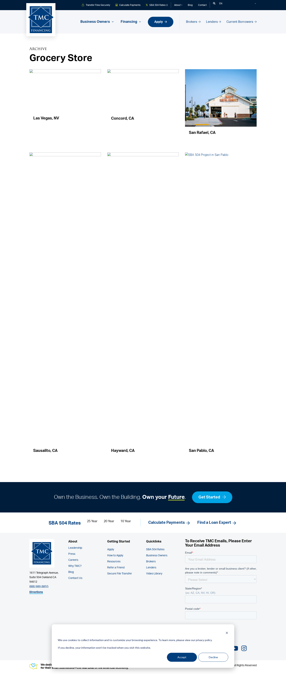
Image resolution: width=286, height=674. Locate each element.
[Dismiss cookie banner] (226, 632)
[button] (214, 3)
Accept (181, 657)
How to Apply (115, 555)
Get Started (209, 497)
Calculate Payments (129, 5)
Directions (36, 592)
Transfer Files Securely (97, 5)
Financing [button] (129, 22)
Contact (202, 5)
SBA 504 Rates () (158, 5)
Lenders (212, 21)
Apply (159, 21)
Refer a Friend (116, 567)
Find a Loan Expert (214, 523)
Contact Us (75, 578)
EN (220, 3)
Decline (213, 657)
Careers (73, 560)
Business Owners (156, 555)
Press (71, 554)
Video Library (154, 573)
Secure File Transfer (119, 573)
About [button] (177, 5)
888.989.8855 (38, 586)
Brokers (192, 21)
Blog (190, 5)
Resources (113, 561)
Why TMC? (75, 566)
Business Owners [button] (95, 22)
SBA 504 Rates (155, 549)
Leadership (75, 548)
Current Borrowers (240, 21)
